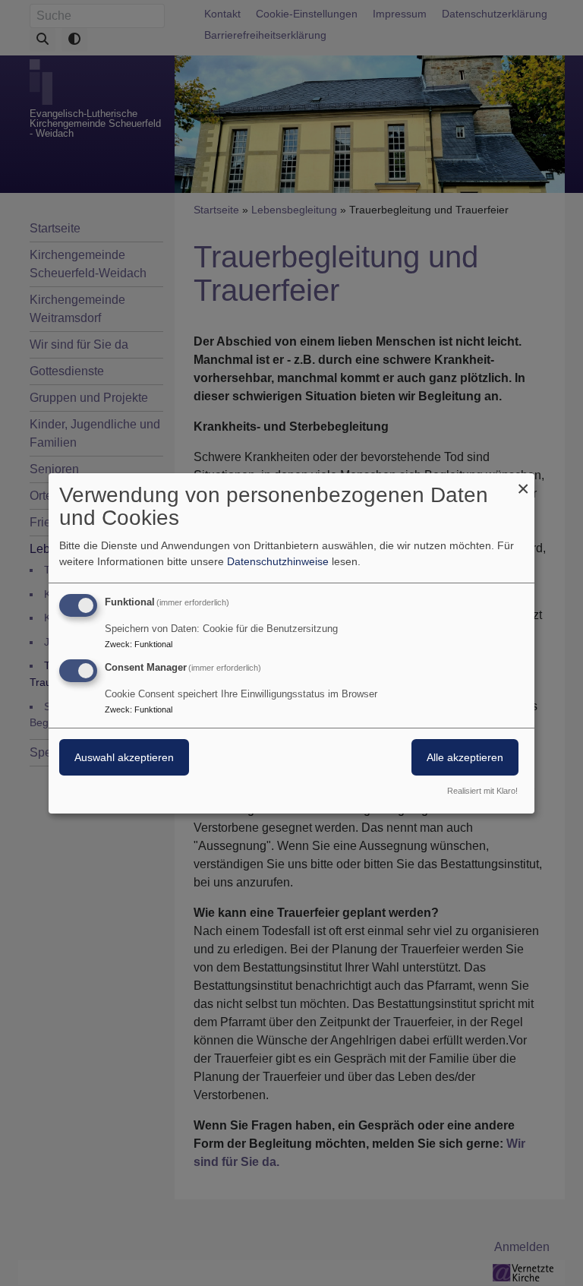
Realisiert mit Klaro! (482, 790)
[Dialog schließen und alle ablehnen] (523, 481)
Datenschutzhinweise (278, 561)
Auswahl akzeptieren (124, 757)
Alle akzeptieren (465, 757)
